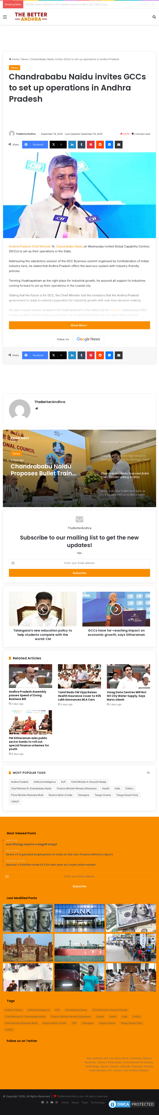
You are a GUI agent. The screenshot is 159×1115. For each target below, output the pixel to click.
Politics (129, 788)
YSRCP (15, 801)
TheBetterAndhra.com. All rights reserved (82, 1096)
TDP (74, 1023)
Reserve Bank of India (60, 795)
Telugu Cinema (103, 795)
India (117, 788)
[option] (79, 468)
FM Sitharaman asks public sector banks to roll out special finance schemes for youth (29, 743)
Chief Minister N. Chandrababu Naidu (31, 788)
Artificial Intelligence (45, 781)
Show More (78, 325)
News (24, 59)
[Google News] (88, 339)
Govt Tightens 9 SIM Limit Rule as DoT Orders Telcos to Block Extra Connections (52, 470)
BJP (63, 781)
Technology (98, 1102)
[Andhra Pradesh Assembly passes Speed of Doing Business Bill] (30, 676)
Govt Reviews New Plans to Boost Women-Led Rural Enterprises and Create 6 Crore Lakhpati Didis (85, 4)
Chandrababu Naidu (69, 246)
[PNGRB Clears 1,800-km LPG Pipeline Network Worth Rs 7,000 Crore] (79, 948)
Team (85, 1102)
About (75, 1102)
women (115, 310)
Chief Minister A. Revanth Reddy (88, 781)
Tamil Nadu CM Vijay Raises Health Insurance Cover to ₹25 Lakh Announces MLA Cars (79, 696)
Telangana (83, 795)
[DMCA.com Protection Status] (132, 1108)
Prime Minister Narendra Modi (27, 795)
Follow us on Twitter (22, 1041)
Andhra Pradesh (19, 781)
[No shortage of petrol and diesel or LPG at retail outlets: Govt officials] (131, 948)
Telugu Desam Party (127, 795)
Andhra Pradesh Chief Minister (30, 246)
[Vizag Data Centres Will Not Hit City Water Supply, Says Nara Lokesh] (128, 676)
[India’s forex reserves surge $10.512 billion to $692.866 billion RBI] (131, 918)
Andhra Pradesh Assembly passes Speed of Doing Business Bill (27, 695)
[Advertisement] (79, 37)
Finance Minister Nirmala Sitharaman (77, 788)
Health (105, 788)
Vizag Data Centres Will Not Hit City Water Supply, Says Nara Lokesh (126, 696)
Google (100, 1016)
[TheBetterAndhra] (31, 16)
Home (15, 59)
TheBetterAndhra (26, 133)
